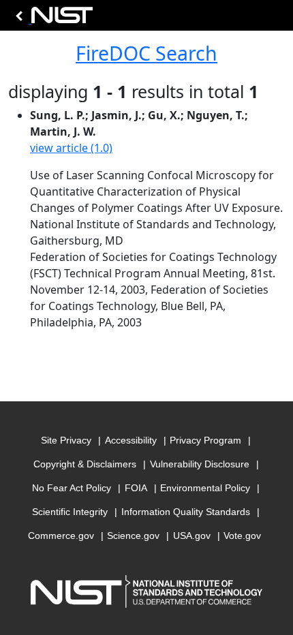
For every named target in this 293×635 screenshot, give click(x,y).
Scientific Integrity (70, 511)
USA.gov (192, 535)
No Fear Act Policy (71, 487)
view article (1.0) (71, 147)
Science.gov (133, 535)
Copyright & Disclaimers (84, 464)
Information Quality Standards (185, 511)
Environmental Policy (205, 487)
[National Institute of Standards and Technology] (52, 19)
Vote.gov (242, 535)
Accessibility (131, 440)
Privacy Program (205, 440)
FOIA (136, 487)
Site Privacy (66, 440)
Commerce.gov (61, 535)
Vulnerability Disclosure (199, 464)
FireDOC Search (146, 53)
